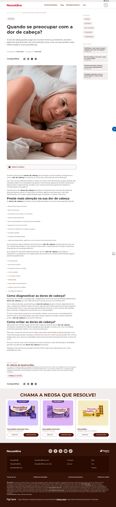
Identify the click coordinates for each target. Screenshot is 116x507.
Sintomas (18, 12)
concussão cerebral (14, 276)
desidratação (12, 279)
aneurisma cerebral (14, 264)
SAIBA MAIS (15, 434)
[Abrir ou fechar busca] (106, 5)
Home (9, 12)
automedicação (25, 316)
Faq (84, 5)
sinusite (10, 261)
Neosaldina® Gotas (16, 467)
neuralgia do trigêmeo (15, 291)
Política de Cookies (103, 477)
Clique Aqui (61, 499)
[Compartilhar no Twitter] (35, 59)
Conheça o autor (15, 376)
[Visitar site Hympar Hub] (11, 499)
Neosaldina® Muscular (42, 460)
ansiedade (70, 342)
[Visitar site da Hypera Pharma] (104, 451)
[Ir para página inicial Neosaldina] (14, 451)
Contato (94, 467)
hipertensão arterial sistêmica (17, 283)
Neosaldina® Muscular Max (43, 464)
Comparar (70, 460)
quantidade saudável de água (59, 332)
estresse (61, 342)
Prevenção (88, 32)
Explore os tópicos (18, 167)
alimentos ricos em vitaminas (46, 335)
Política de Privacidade (40, 477)
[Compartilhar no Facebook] (28, 59)
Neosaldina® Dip (15, 464)
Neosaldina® (14, 460)
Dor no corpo (89, 28)
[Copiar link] (24, 59)
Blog (62, 5)
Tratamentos (89, 36)
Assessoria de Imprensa (75, 477)
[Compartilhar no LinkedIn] (32, 59)
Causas (87, 19)
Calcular (69, 464)
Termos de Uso (11, 477)
